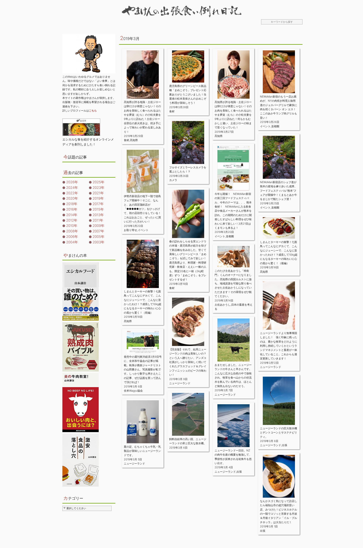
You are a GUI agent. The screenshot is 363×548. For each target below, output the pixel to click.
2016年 (71, 209)
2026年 (72, 182)
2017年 (98, 204)
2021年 (98, 193)
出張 (284, 445)
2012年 (71, 220)
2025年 (98, 182)
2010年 (71, 226)
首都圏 (275, 126)
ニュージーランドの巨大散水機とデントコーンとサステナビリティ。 (278, 432)
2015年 (98, 209)
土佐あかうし (222, 304)
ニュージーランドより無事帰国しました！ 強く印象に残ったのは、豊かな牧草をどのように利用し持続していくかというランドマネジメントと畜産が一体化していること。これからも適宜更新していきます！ (278, 345)
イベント (265, 126)
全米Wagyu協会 (133, 390)
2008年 (72, 231)
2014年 (71, 215)
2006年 (72, 237)
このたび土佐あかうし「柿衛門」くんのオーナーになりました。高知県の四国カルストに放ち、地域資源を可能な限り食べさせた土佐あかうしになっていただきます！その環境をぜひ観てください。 (233, 283)
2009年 (98, 226)
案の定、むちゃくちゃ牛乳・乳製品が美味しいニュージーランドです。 (142, 451)
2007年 (98, 231)
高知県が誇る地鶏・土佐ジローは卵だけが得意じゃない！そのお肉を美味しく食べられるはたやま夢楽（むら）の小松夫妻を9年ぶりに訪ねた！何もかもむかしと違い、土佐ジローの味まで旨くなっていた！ (233, 114)
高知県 (134, 140)
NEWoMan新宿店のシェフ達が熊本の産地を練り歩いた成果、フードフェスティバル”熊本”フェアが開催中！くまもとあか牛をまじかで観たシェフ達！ (278, 190)
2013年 (98, 215)
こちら (93, 110)
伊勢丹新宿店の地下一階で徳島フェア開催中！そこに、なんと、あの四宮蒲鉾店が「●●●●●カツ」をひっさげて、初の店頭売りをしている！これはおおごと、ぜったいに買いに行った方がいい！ (142, 208)
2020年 (72, 198)
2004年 (72, 242)
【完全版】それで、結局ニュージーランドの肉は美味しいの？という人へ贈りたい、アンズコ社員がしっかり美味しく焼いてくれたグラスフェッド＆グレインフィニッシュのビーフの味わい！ (187, 362)
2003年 (98, 242)
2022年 (72, 193)
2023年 (98, 188)
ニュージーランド (270, 366)
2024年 (72, 188)
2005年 (98, 237)
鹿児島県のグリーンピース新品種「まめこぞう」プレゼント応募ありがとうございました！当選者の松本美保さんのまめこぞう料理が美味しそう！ (187, 94)
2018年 (71, 204)
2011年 (98, 220)
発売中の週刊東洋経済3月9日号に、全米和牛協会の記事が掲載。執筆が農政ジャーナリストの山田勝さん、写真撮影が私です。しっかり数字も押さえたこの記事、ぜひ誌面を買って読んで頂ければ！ (143, 369)
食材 (126, 140)
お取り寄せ (130, 230)
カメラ (173, 180)
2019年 (98, 198)
